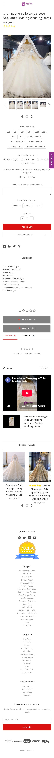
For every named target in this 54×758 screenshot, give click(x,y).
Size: (27, 126)
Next (49, 105)
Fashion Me (27, 692)
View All (27, 695)
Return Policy (27, 580)
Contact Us (27, 576)
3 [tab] (32, 116)
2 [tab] (27, 116)
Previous (5, 105)
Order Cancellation (27, 616)
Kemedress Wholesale (27, 613)
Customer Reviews (27, 601)
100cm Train (45, 159)
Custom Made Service (27, 592)
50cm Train (29, 159)
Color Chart (27, 607)
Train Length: (27, 155)
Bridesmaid (27, 660)
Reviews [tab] (8, 335)
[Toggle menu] (4, 4)
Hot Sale (27, 639)
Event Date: (27, 200)
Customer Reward (27, 570)
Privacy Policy (27, 586)
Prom (27, 645)
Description (27, 257)
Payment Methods (27, 610)
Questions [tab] (26, 335)
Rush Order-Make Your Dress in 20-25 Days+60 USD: (27, 171)
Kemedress (27, 686)
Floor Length (12, 159)
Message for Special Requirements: (27, 184)
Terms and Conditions (27, 589)
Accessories (27, 672)
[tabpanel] (12, 104)
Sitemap (27, 625)
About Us (27, 573)
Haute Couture (27, 657)
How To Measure (27, 598)
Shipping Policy (27, 583)
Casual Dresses (27, 669)
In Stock (27, 642)
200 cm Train (30, 163)
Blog (27, 622)
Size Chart (27, 604)
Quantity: (27, 213)
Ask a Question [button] (28, 328)
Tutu (27, 666)
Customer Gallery (27, 619)
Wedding (27, 651)
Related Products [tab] (27, 445)
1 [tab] (22, 116)
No (24, 177)
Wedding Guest (27, 654)
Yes (33, 177)
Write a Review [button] (28, 319)
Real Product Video (27, 595)
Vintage (27, 663)
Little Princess (27, 689)
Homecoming (27, 648)
